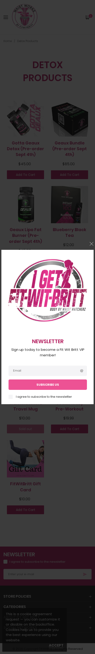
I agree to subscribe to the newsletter (44, 397)
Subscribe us (47, 384)
